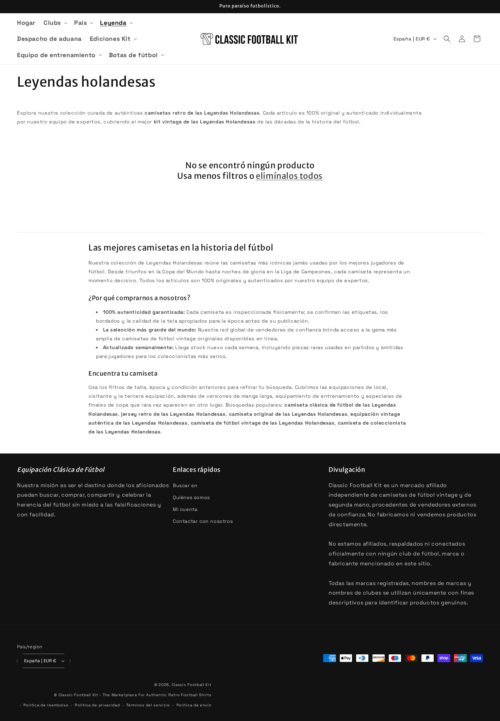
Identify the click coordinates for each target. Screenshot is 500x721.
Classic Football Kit (192, 684)
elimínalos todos (289, 176)
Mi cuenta (185, 509)
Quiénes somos (191, 497)
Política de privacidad (97, 705)
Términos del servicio (148, 705)
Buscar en (185, 485)
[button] (54, 23)
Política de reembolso (46, 705)
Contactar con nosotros (203, 521)
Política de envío (194, 705)
